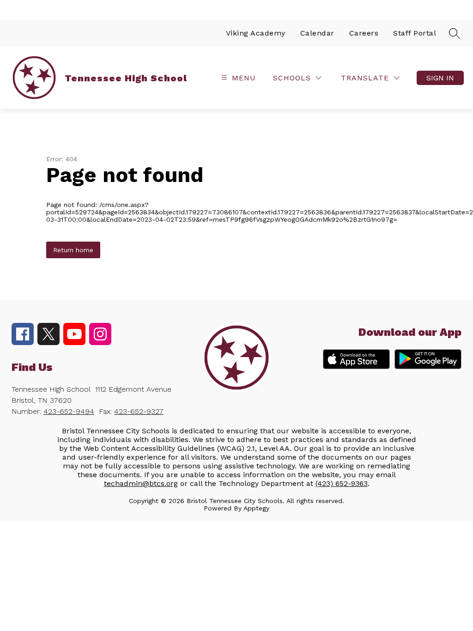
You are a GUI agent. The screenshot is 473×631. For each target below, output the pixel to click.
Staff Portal (414, 33)
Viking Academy (255, 33)
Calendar (317, 33)
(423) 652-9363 (341, 483)
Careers (364, 33)
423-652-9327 (139, 411)
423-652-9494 (68, 411)
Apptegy (256, 508)
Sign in (440, 77)
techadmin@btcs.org (141, 483)
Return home (73, 250)
